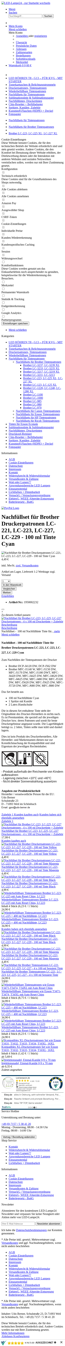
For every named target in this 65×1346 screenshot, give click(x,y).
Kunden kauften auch (26, 814)
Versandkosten (9, 1242)
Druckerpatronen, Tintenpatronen (28, 352)
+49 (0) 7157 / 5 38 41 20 (16, 1123)
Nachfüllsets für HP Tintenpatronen (36, 417)
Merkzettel (22, 62)
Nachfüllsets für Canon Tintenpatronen (38, 410)
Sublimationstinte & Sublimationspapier (31, 427)
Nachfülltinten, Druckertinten (25, 430)
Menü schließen (18, 29)
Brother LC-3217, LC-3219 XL (41, 371)
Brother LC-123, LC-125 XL (40, 384)
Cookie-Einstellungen (21, 462)
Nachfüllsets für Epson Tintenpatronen (38, 414)
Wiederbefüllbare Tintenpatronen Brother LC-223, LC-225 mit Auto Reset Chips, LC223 (30, 901)
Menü (12, 9)
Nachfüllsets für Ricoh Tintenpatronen (37, 420)
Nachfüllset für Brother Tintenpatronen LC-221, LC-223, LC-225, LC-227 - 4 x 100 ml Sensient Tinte (31, 973)
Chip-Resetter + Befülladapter (26, 437)
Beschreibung (9, 624)
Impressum (15, 469)
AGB (12, 459)
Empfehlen (7, 596)
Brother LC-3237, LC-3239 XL (41, 365)
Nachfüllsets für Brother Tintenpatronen (38, 361)
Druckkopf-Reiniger (20, 433)
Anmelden (22, 35)
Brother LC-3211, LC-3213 (39, 374)
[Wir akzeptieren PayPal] (10, 508)
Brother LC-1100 (33, 394)
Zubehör (7, 814)
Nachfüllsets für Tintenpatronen (27, 358)
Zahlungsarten (24, 52)
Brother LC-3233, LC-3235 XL (41, 368)
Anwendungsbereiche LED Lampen (29, 485)
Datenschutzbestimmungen (31, 1230)
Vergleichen (9, 588)
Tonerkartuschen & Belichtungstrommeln (32, 348)
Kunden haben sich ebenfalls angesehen (24, 929)
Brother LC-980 (32, 404)
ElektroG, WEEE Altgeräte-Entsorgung (31, 498)
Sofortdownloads (25, 58)
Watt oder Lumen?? (20, 482)
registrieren (40, 35)
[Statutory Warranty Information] (2, 609)
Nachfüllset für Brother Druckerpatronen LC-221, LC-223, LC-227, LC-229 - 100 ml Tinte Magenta (30, 868)
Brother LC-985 (32, 401)
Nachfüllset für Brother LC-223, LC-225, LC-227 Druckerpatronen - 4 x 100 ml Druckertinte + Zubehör (32, 832)
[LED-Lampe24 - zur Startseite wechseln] (25, 3)
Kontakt (13, 472)
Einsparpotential (18, 488)
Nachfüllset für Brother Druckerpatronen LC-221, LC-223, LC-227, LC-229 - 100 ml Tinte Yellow (29, 852)
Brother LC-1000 (33, 397)
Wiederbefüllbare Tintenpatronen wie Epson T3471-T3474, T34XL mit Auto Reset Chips (31, 993)
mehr (56, 631)
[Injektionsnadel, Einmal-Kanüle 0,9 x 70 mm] (28, 1059)
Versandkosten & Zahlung (23, 478)
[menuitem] (36, 9)
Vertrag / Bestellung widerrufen (19, 1137)
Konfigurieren (21, 1336)
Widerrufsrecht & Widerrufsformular (29, 475)
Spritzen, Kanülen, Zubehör (24, 440)
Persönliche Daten (26, 45)
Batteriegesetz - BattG (21, 501)
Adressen (21, 49)
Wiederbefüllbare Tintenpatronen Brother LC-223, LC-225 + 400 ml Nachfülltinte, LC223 (30, 921)
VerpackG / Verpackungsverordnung (29, 495)
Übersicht (21, 42)
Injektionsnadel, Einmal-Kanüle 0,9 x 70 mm (27, 1063)
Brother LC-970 (32, 407)
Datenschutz (16, 465)
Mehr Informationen (12, 1333)
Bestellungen (23, 55)
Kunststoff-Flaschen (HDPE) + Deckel (31, 443)
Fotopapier (15, 446)
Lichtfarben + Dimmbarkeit (24, 492)
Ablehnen (7, 1336)
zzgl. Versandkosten (27, 565)
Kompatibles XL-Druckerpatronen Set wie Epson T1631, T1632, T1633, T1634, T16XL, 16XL (29, 1048)
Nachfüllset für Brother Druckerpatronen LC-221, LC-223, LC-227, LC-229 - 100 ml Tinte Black (29, 885)
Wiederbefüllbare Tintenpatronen (27, 355)
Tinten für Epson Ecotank (23, 424)
